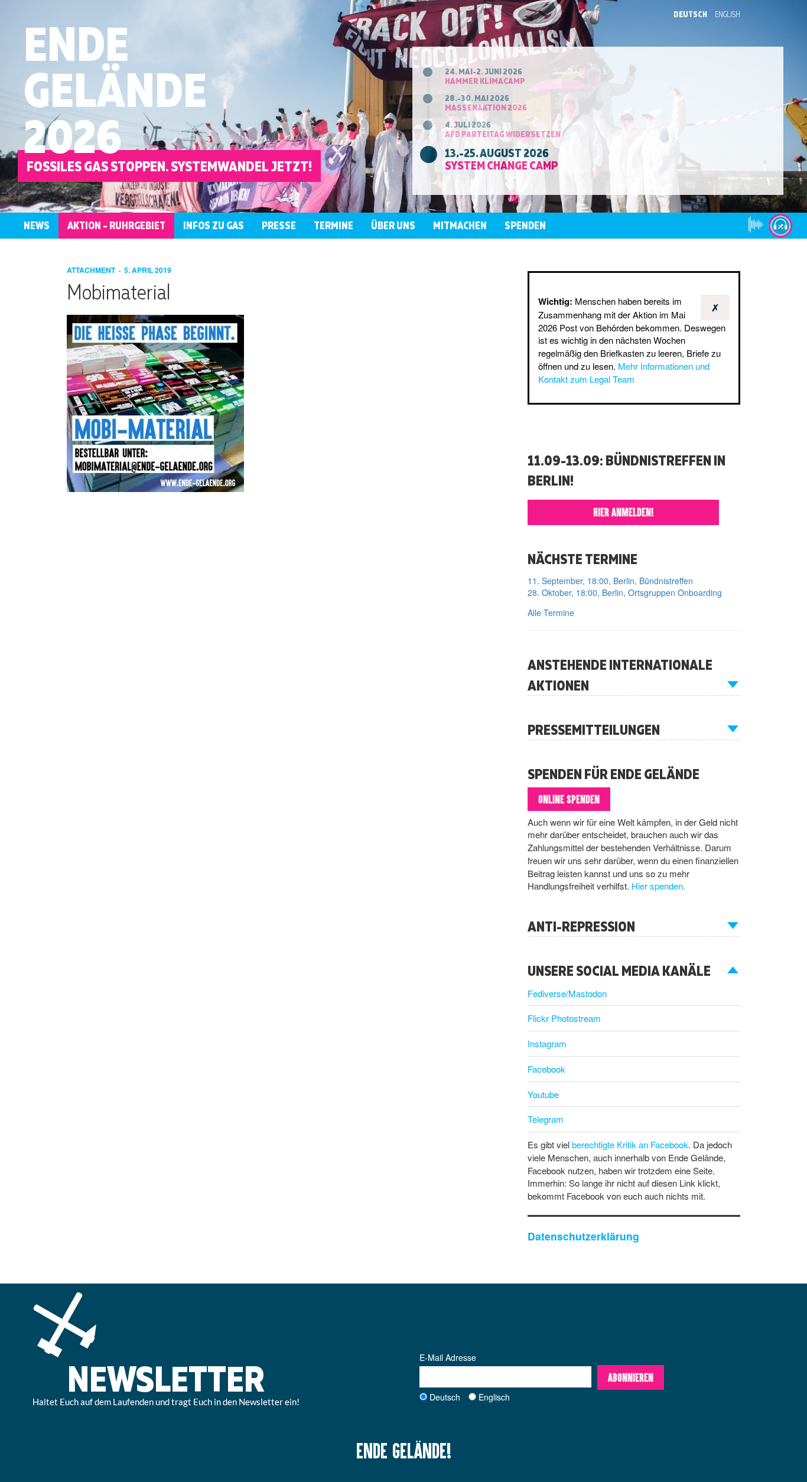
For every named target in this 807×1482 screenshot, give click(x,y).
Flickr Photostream (564, 1018)
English (727, 14)
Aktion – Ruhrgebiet (116, 225)
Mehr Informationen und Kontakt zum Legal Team (624, 372)
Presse (279, 225)
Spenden (525, 225)
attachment (92, 270)
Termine (333, 225)
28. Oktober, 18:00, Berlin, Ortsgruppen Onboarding (625, 592)
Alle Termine (551, 612)
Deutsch (690, 14)
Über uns (393, 225)
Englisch (494, 1397)
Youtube (543, 1094)
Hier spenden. (658, 886)
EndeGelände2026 (115, 89)
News (37, 225)
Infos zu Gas (213, 225)
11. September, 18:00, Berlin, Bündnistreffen (610, 581)
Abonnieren (630, 1377)
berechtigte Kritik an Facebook (630, 1144)
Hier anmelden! (623, 512)
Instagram (547, 1043)
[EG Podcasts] (780, 225)
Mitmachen (460, 225)
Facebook (546, 1069)
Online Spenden (569, 799)
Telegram (546, 1119)
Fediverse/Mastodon (567, 993)
